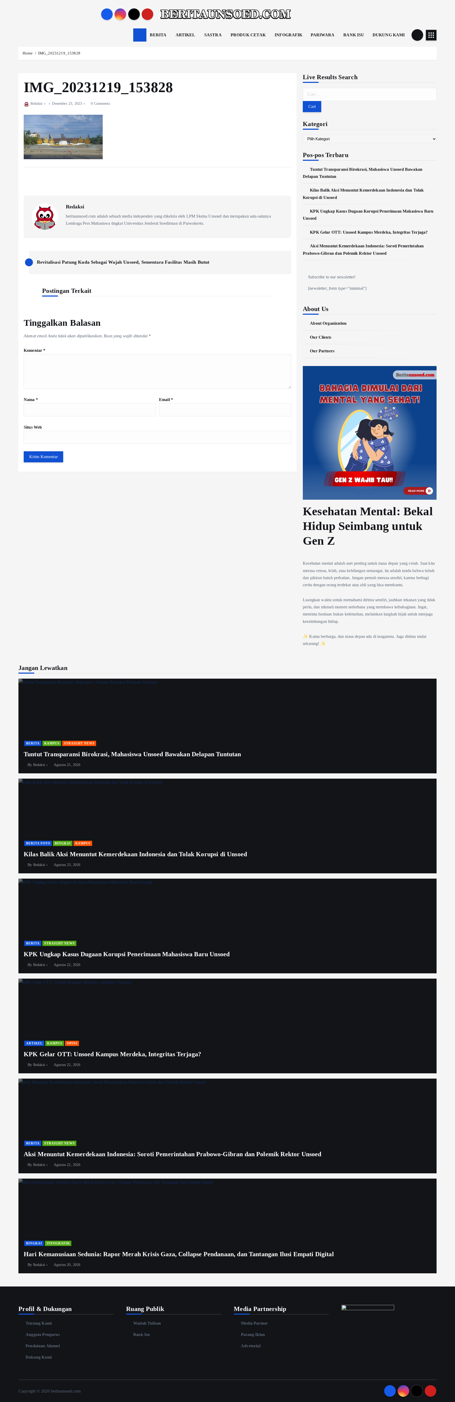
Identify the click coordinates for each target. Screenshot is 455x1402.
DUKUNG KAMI (389, 35)
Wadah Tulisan (147, 1323)
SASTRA (213, 35)
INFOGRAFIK (289, 35)
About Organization (328, 323)
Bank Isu (141, 1334)
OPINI (72, 1043)
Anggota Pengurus (43, 1334)
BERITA (158, 35)
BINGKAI (63, 843)
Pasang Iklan (253, 1334)
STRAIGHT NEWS (79, 743)
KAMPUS (52, 743)
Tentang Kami (39, 1323)
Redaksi (36, 104)
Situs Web (33, 427)
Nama (31, 399)
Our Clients (320, 337)
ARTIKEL (185, 35)
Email (166, 399)
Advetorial (250, 1346)
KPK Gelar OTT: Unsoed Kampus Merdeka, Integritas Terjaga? (369, 232)
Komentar (35, 350)
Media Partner (254, 1323)
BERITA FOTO (38, 843)
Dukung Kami (39, 1357)
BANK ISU (353, 35)
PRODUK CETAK (248, 35)
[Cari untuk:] (370, 94)
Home (28, 53)
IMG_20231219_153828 (59, 53)
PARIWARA (322, 35)
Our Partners (322, 351)
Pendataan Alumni (43, 1346)
